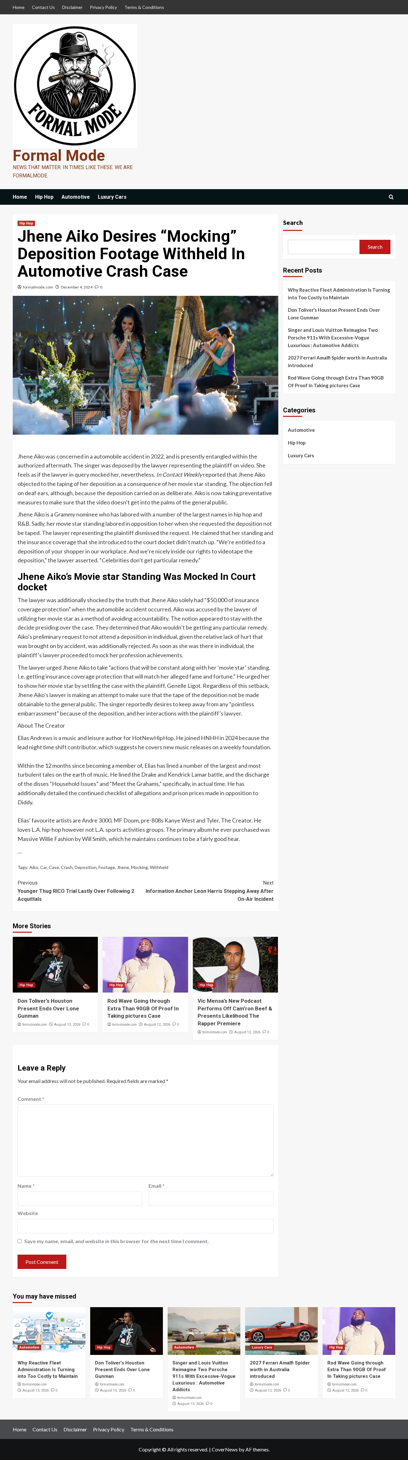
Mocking (139, 867)
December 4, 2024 (76, 287)
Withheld (159, 867)
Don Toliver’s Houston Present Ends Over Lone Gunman (48, 1008)
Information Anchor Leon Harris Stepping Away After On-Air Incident (209, 891)
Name (26, 1186)
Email (156, 1186)
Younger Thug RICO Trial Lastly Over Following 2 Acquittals (76, 891)
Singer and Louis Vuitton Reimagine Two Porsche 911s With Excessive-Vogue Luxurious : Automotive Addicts (333, 337)
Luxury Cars (112, 197)
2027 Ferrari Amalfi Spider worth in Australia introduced (337, 361)
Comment (31, 1099)
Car (43, 867)
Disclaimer (72, 7)
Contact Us (43, 7)
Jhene (123, 867)
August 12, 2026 (157, 1024)
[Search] (391, 197)
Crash (67, 867)
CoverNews (225, 1449)
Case (54, 867)
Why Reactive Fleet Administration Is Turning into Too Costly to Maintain (339, 293)
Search (293, 222)
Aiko (33, 867)
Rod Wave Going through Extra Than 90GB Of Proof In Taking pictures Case (143, 1008)
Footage (106, 867)
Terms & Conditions (144, 7)
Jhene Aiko (31, 456)
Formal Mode (59, 155)
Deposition (86, 867)
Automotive (76, 197)
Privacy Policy (103, 7)
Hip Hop (44, 197)
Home (19, 7)
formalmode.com (38, 287)
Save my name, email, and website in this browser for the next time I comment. (116, 1241)
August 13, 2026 (67, 1024)
